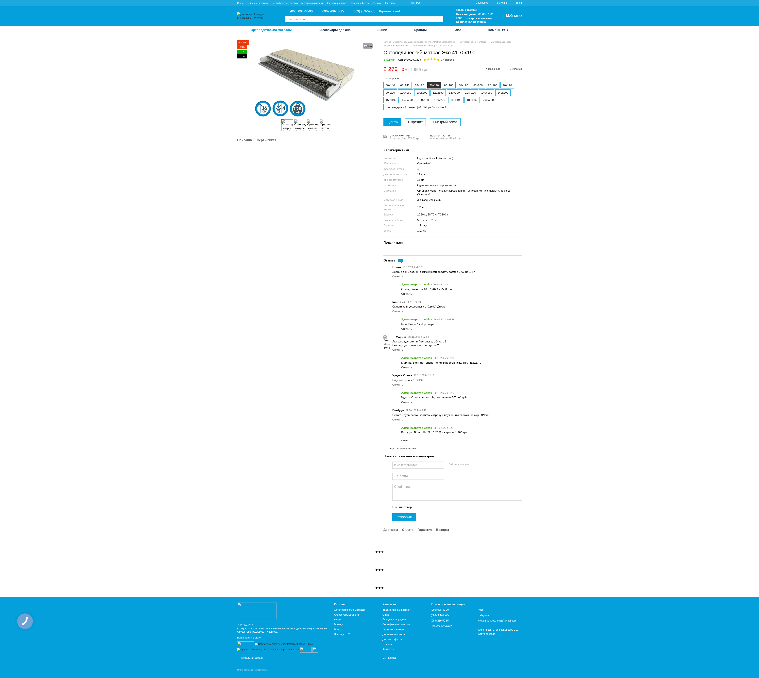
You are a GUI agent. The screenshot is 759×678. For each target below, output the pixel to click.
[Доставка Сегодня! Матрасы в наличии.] (257, 610)
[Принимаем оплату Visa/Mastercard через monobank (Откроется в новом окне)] (268, 649)
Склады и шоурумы (257, 3)
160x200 (439, 100)
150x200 (407, 100)
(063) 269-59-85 (364, 11)
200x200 (488, 100)
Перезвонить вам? (389, 11)
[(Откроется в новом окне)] (306, 649)
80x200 (478, 85)
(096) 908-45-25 (332, 11)
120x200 (454, 92)
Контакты (389, 3)
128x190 (470, 92)
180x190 (455, 100)
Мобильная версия (252, 657)
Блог (457, 30)
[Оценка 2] (424, 507)
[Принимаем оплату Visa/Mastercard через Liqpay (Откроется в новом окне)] (284, 644)
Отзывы (376, 3)
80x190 (463, 85)
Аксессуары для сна (334, 30)
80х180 (448, 85)
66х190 (419, 85)
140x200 (503, 92)
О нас (240, 3)
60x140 (390, 85)
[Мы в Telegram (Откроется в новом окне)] (405, 3)
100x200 (421, 92)
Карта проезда (486, 634)
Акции (382, 30)
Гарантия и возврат (312, 3)
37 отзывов (447, 59)
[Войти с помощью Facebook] (473, 464)
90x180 (492, 85)
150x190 (391, 100)
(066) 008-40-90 (301, 11)
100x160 (405, 92)
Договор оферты (359, 3)
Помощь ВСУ (498, 30)
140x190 (486, 92)
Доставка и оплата (336, 3)
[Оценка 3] (431, 507)
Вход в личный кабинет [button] (396, 609)
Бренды (420, 30)
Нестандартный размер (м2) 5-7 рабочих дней (416, 107)
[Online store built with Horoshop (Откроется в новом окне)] (252, 673)
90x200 (390, 92)
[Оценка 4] (437, 507)
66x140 (405, 85)
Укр (413, 3)
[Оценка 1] (418, 507)
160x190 (423, 100)
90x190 (507, 85)
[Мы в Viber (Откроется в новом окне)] (400, 3)
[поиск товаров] (440, 19)
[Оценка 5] (443, 507)
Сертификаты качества (285, 3)
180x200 (472, 100)
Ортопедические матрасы (271, 30)
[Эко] (368, 46)
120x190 (438, 92)
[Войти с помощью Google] (479, 464)
